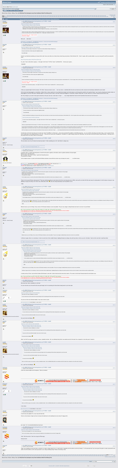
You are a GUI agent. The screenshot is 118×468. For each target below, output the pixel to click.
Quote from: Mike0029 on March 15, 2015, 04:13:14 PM (30, 189)
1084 (105, 16)
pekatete (4, 21)
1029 (92, 15)
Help (8, 10)
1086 (3, 17)
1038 (8, 16)
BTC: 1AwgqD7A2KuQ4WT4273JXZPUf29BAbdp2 (30, 42)
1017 (67, 15)
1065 (65, 16)
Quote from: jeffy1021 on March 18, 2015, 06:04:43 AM (31, 308)
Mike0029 (5, 44)
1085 (107, 16)
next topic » (113, 16)
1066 (67, 16)
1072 (80, 16)
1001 (33, 15)
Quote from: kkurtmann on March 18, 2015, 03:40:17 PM (31, 325)
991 (16, 15)
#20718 (114, 411)
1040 (12, 16)
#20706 (114, 150)
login (13, 6)
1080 (97, 16)
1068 (71, 16)
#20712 (114, 290)
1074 (84, 16)
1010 (52, 15)
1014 (60, 15)
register (16, 6)
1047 (27, 16)
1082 (101, 16)
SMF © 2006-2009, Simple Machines (63, 465)
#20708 (114, 187)
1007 (46, 15)
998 (27, 15)
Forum (60, 163)
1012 (56, 15)
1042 (16, 16)
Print (114, 17)
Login (14, 10)
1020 (73, 15)
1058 (50, 16)
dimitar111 (5, 445)
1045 (22, 16)
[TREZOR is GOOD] (5, 394)
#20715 (114, 342)
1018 (69, 15)
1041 (14, 16)
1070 (75, 16)
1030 (94, 15)
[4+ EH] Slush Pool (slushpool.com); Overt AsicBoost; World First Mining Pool (35, 13)
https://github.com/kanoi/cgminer (48, 165)
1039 (10, 16)
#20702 (114, 45)
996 (24, 15)
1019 (71, 15)
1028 (90, 15)
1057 (48, 16)
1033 (101, 15)
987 (9, 15)
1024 (82, 15)
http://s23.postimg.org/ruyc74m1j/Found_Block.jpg (31, 59)
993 (19, 15)
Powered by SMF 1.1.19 (53, 465)
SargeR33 (5, 138)
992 (17, 15)
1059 (52, 16)
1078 (92, 16)
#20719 (114, 427)
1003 (37, 15)
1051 (35, 16)
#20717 (114, 384)
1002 (35, 15)
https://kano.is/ (31, 164)
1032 (99, 15)
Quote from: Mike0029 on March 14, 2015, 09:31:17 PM (30, 69)
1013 (58, 15)
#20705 (114, 138)
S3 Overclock (23, 41)
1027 (88, 15)
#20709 (114, 214)
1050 (33, 16)
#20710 (114, 245)
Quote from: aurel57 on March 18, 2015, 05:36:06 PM (31, 346)
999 (29, 15)
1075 (86, 16)
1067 (69, 16)
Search (11, 10)
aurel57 (4, 304)
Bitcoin (9, 13)
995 (22, 15)
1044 (20, 16)
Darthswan (5, 367)
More (21, 10)
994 (21, 15)
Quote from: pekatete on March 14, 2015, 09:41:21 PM (30, 104)
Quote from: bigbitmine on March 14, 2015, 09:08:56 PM (30, 47)
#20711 (114, 280)
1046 (25, 16)
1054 (41, 16)
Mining (13, 13)
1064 (63, 16)
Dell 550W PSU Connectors (38, 41)
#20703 (114, 67)
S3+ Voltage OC (29, 41)
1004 (39, 15)
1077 (90, 16)
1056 (46, 16)
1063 (61, 16)
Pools (16, 13)
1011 (54, 15)
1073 (82, 16)
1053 (39, 16)
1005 (41, 15)
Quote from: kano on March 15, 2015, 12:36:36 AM (29, 170)
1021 (75, 15)
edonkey (4, 410)
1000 (31, 15)
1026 (86, 15)
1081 (99, 16)
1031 (96, 15)
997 (25, 15)
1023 (80, 15)
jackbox (4, 186)
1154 (6, 17)
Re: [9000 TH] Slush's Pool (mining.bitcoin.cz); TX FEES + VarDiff (37, 21)
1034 (103, 15)
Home (5, 10)
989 (12, 15)
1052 (37, 16)
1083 (103, 16)
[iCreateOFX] (5, 35)
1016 (65, 15)
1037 (5, 16)
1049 (31, 16)
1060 (54, 16)
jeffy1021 (4, 280)
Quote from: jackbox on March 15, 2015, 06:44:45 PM (30, 216)
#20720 (114, 446)
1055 (44, 16)
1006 (44, 15)
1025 (84, 15)
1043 (18, 16)
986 (7, 15)
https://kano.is (25, 163)
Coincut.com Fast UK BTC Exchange (50, 41)
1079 (94, 16)
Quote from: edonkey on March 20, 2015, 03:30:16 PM (30, 429)
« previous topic (112, 15)
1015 (63, 15)
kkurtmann (5, 290)
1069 (73, 16)
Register (18, 10)
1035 (105, 15)
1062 (58, 16)
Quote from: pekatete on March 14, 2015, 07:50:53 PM (31, 25)
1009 (50, 15)
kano (4, 149)
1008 (48, 15)
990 (14, 15)
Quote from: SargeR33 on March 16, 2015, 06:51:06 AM (30, 247)
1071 (77, 16)
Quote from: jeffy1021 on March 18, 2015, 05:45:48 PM (30, 344)
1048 (29, 16)
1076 (88, 16)
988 (11, 15)
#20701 (114, 21)
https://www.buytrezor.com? (25, 302)
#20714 (114, 321)
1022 (77, 15)
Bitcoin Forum (5, 13)
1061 (56, 16)
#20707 (114, 168)
